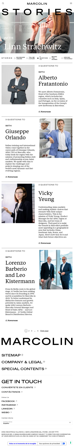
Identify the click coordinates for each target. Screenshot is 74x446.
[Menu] (70, 4)
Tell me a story (32, 58)
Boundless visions (20, 58)
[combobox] (37, 423)
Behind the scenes (54, 58)
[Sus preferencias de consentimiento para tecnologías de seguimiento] (70, 442)
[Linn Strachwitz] (37, 32)
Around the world (68, 58)
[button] (3, 4)
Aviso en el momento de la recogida (22, 443)
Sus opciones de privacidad (49, 443)
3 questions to (44, 58)
